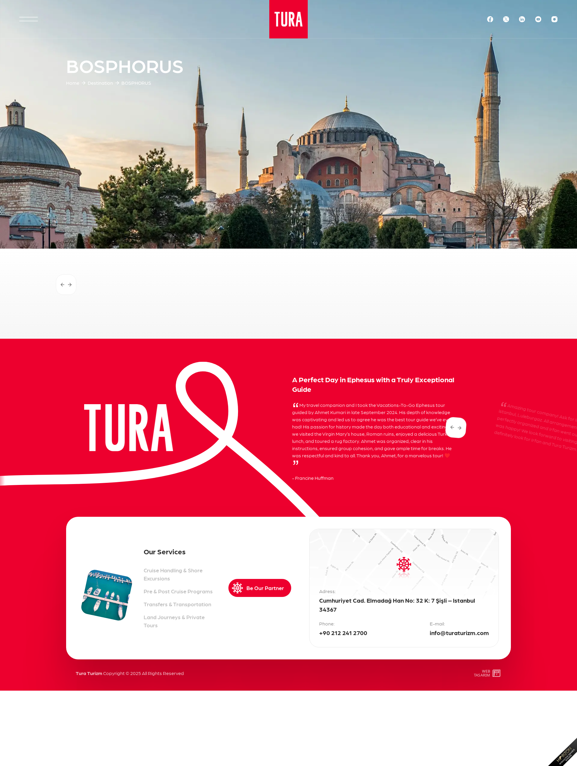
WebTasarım (482, 673)
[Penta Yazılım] (497, 673)
